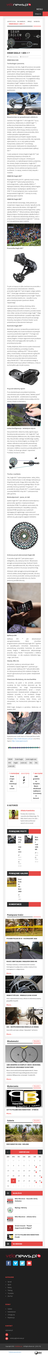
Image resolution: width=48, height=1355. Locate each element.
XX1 (31, 763)
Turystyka (11, 1293)
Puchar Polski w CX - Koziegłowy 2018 (22, 938)
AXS (9, 763)
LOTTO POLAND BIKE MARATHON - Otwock (22, 1110)
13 (24, 1171)
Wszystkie (37, 1041)
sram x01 (11, 766)
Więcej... (9, 973)
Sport (9, 1285)
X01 (36, 763)
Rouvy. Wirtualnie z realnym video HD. (22, 961)
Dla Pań (10, 1296)
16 (40, 1171)
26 (19, 1181)
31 (29, 1160)
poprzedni (14, 773)
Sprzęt (29, 21)
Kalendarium (12, 1312)
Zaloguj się (11, 1315)
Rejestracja (11, 1318)
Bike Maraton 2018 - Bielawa (18, 1144)
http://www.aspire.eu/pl (19, 741)
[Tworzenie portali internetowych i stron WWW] (38, 1352)
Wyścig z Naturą (21, 1208)
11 (13, 1171)
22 (34, 1176)
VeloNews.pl (21, 21)
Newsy (10, 1287)
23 (40, 1176)
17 (8, 1176)
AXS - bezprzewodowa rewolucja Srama (23, 1027)
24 (8, 1181)
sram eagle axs (31, 759)
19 (19, 1176)
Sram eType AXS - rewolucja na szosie (22, 995)
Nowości (37, 21)
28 (13, 1160)
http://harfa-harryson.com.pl (23, 739)
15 (34, 1171)
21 (29, 1176)
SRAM (10, 759)
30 (24, 1160)
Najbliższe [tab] (17, 1193)
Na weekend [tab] (17, 1244)
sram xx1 (24, 763)
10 (8, 1171)
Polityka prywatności (15, 1352)
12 (19, 1171)
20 (24, 1176)
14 (29, 1171)
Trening (10, 1290)
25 (13, 1181)
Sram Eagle (19, 759)
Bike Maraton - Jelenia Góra (25, 1217)
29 (19, 1160)
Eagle (16, 763)
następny (39, 773)
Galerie (10, 1309)
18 (13, 1176)
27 (8, 1160)
